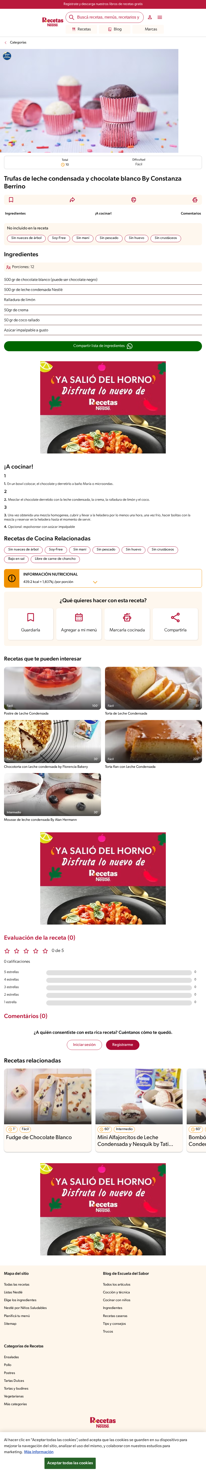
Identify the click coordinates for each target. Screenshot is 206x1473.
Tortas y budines (16, 1389)
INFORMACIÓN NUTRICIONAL (50, 578)
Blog (118, 29)
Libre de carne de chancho (55, 559)
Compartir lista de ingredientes (99, 346)
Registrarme (122, 1045)
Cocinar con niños (116, 1300)
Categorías (18, 42)
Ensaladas (11, 1357)
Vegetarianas (14, 1396)
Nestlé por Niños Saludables (25, 1308)
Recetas (84, 29)
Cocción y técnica (116, 1292)
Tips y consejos (114, 1324)
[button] (11, 200)
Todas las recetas (16, 1285)
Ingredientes (15, 214)
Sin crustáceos (166, 238)
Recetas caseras (115, 1316)
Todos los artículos (116, 1285)
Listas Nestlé (13, 1292)
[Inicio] (53, 22)
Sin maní (82, 238)
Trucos (108, 1332)
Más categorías (15, 1404)
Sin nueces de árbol (26, 238)
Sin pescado (109, 238)
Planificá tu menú (17, 1316)
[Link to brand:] (7, 56)
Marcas (151, 29)
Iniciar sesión (84, 1045)
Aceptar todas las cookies (70, 1463)
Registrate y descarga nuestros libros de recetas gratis (103, 4)
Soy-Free (59, 238)
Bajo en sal (16, 559)
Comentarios (191, 214)
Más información (39, 1452)
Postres (9, 1373)
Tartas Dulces (14, 1381)
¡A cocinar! (103, 214)
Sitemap (10, 1324)
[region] (103, 1452)
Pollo (7, 1365)
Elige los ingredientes (20, 1300)
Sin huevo (136, 238)
